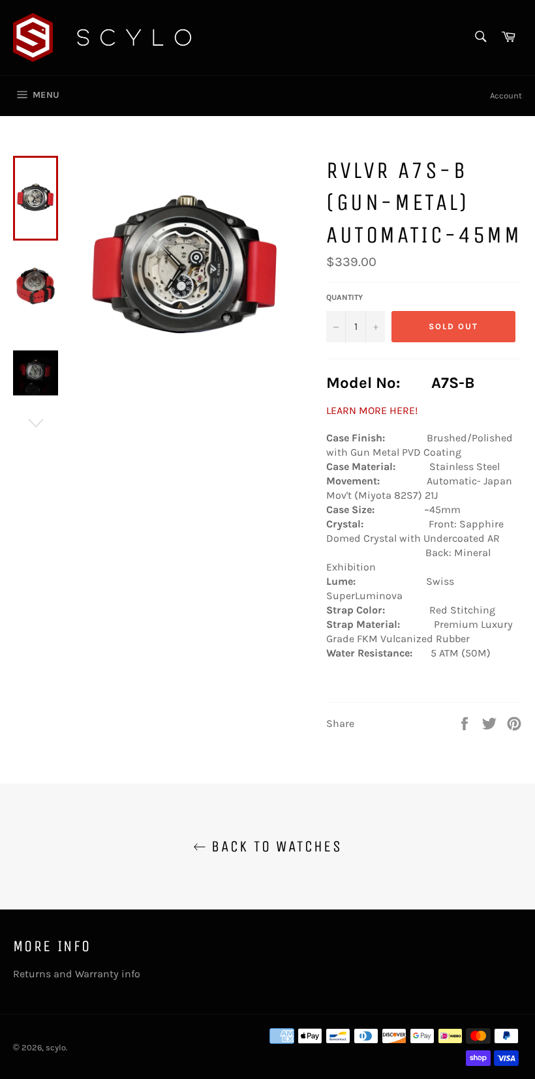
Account (506, 95)
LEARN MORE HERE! (372, 410)
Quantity (344, 297)
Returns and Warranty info (76, 974)
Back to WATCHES (274, 846)
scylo (56, 1047)
